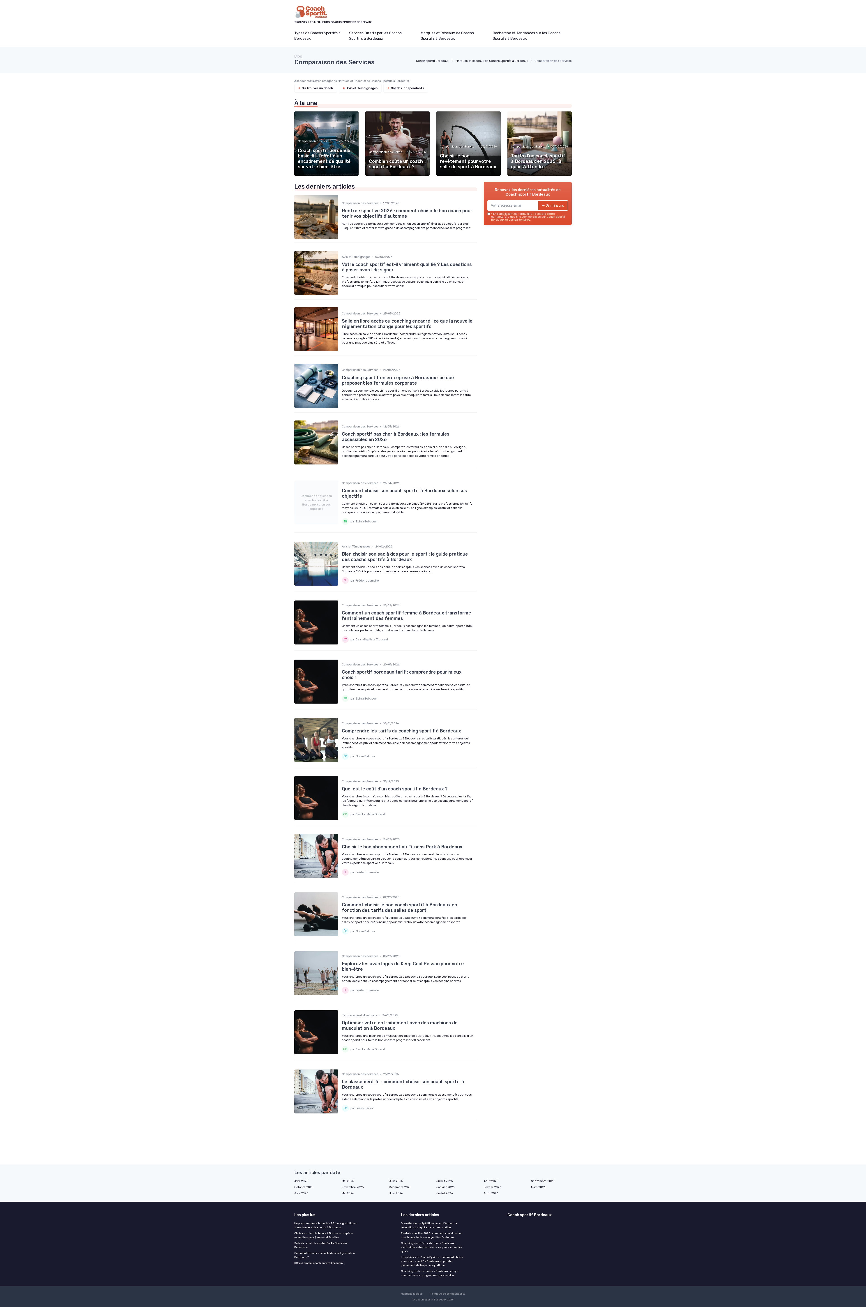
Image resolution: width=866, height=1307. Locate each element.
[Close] (515, 641)
